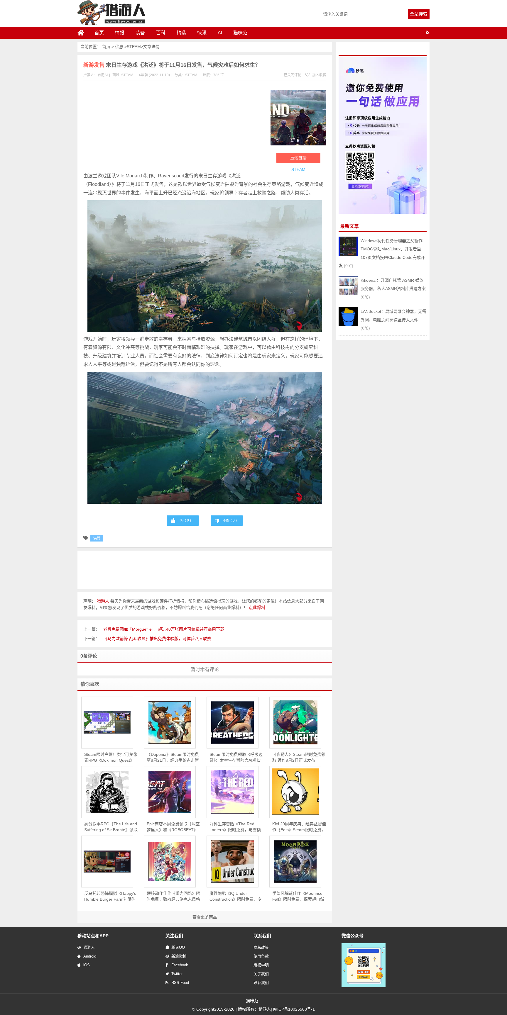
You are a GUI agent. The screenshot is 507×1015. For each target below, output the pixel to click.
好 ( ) (185, 520)
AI (220, 32)
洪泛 (96, 538)
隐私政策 (261, 947)
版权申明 (261, 965)
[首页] (83, 33)
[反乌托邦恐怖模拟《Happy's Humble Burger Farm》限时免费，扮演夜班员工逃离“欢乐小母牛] (107, 862)
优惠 (119, 46)
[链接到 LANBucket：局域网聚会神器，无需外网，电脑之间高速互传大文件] (348, 325)
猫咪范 (240, 32)
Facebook (179, 965)
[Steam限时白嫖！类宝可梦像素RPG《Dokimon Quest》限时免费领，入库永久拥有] (107, 722)
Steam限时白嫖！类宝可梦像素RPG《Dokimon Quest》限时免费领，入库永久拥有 (110, 757)
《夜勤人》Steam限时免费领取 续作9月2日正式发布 (298, 757)
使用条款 (261, 956)
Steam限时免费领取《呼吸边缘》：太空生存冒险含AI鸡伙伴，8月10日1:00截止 (236, 757)
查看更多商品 (204, 916)
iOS (86, 965)
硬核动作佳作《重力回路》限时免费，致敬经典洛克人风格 (173, 896)
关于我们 (261, 974)
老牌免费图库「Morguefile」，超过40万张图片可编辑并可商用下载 (163, 629)
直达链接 (298, 157)
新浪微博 (179, 956)
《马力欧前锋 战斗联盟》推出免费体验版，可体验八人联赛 (157, 638)
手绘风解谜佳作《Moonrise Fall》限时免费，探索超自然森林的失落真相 (298, 896)
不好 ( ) (230, 520)
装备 (140, 32)
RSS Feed (180, 982)
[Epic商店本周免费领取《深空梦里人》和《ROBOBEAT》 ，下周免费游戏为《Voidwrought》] (169, 792)
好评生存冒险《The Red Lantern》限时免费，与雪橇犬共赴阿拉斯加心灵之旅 (235, 827)
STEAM (134, 46)
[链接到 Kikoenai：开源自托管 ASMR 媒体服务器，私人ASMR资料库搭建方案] (348, 293)
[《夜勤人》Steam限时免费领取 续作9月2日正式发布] (295, 722)
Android (89, 956)
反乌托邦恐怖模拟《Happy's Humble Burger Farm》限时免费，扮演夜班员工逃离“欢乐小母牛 (110, 896)
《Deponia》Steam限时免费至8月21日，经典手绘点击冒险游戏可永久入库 (173, 757)
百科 (160, 32)
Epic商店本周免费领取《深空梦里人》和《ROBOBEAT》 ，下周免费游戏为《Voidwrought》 (173, 827)
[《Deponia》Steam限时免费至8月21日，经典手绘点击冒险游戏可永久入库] (169, 722)
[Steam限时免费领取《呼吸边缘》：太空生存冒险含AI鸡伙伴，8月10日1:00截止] (232, 722)
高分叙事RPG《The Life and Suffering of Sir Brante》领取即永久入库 (111, 827)
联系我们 (261, 982)
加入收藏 (318, 75)
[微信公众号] (364, 986)
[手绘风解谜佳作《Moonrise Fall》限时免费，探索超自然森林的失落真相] (295, 861)
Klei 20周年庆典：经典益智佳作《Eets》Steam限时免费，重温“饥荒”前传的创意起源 (299, 827)
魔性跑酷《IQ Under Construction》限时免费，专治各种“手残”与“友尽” (235, 896)
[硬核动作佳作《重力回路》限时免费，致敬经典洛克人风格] (169, 861)
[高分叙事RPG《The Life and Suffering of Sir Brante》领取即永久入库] (107, 792)
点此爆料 (257, 607)
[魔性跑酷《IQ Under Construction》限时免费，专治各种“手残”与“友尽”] (232, 861)
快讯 (202, 32)
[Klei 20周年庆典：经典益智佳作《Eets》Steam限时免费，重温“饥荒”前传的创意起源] (295, 791)
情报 (119, 32)
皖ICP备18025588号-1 (294, 1009)
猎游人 (89, 947)
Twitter (176, 974)
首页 (99, 32)
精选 (181, 32)
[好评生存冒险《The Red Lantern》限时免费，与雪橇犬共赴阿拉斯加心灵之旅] (232, 792)
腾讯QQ (178, 947)
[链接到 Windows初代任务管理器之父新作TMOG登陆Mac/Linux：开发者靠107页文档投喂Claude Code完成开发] (348, 254)
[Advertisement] (174, 128)
